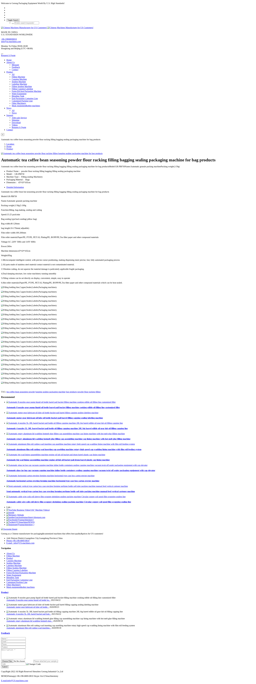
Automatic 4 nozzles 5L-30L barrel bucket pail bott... (28, 614)
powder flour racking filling (89, 392)
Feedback (5, 633)
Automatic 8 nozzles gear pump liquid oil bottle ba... (28, 600)
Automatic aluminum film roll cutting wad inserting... (28, 628)
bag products (71, 392)
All (13, 74)
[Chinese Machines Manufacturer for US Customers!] (128, 27)
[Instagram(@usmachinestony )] (20, 524)
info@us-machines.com (11, 41)
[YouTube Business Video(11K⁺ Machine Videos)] (28, 510)
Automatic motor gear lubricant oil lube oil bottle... (27, 607)
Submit (5, 667)
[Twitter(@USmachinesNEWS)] (20, 522)
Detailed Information (15, 187)
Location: (10, 144)
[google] (10, 512)
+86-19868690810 (9, 39)
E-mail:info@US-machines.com (14, 680)
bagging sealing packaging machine (50, 392)
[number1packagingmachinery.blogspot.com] (25, 517)
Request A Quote (8, 55)
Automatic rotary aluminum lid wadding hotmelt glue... (29, 621)
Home (9, 60)
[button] (33, 664)
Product (9, 149)
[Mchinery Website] (15, 515)
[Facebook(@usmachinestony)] (20, 520)
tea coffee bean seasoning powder (21, 392)
